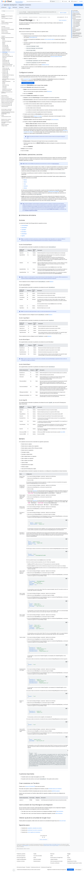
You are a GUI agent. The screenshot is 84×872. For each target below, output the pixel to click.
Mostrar (25, 179)
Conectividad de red (33, 37)
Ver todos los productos (21, 855)
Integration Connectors (25, 5)
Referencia (15, 7)
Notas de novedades (37, 859)
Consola (65, 1)
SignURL (23, 235)
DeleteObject (24, 233)
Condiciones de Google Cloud (46, 867)
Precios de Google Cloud (21, 857)
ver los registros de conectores (34, 832)
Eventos (68, 857)
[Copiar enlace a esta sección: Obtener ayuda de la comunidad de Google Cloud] (51, 818)
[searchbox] (7, 11)
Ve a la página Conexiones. (28, 82)
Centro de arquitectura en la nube (56, 861)
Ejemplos (51, 281)
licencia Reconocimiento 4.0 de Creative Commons (52, 844)
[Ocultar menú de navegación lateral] (14, 870)
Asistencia (21, 7)
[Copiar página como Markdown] (37, 20)
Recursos (27, 7)
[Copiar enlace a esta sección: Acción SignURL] (28, 400)
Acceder (81, 1)
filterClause (35, 490)
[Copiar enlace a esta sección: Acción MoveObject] (31, 339)
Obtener (25, 181)
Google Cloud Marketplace (21, 859)
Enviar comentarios (62, 20)
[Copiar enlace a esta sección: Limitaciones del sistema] (37, 215)
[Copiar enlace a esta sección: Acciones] (26, 220)
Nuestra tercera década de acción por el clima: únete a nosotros (28, 869)
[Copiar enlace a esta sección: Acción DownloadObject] (33, 244)
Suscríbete (70, 869)
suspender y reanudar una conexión (35, 828)
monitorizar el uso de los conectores (35, 830)
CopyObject (23, 229)
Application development (10, 5)
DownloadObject (24, 225)
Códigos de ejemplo (53, 859)
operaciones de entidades (53, 191)
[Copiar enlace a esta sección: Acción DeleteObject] (31, 364)
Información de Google (21, 867)
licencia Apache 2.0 (26, 845)
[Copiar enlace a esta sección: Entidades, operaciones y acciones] (43, 154)
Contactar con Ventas (21, 861)
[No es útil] (67, 17)
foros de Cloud (63, 820)
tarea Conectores (56, 163)
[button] (7, 24)
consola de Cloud (26, 79)
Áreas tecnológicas (19, 1)
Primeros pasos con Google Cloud (56, 857)
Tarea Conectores (59, 811)
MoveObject (23, 231)
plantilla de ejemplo (56, 791)
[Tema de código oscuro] (66, 520)
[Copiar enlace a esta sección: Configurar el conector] (34, 72)
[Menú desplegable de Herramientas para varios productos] (42, 1)
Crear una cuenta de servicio (56, 56)
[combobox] (55, 1)
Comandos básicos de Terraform (55, 788)
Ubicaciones (49, 91)
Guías (9, 7)
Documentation (25, 17)
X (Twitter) (69, 859)
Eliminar (25, 188)
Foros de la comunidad (38, 855)
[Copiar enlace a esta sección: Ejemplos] (26, 439)
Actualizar (26, 186)
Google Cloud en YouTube (71, 861)
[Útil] (65, 17)
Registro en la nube (38, 116)
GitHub (51, 855)
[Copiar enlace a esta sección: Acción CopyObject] (30, 318)
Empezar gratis (78, 4)
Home (20, 17)
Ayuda (35, 857)
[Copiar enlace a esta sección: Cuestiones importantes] (35, 774)
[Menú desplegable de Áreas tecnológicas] (24, 1)
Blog (68, 855)
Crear (25, 184)
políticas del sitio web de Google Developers (51, 845)
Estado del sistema (37, 861)
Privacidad (28, 867)
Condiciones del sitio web (35, 867)
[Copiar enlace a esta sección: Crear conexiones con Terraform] (40, 783)
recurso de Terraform (29, 786)
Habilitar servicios (45, 64)
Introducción (3, 7)
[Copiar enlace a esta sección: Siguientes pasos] (31, 825)
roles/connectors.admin (49, 39)
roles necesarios (55, 119)
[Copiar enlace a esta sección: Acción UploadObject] (31, 285)
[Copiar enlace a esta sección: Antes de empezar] (32, 28)
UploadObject (24, 227)
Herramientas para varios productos (34, 1)
